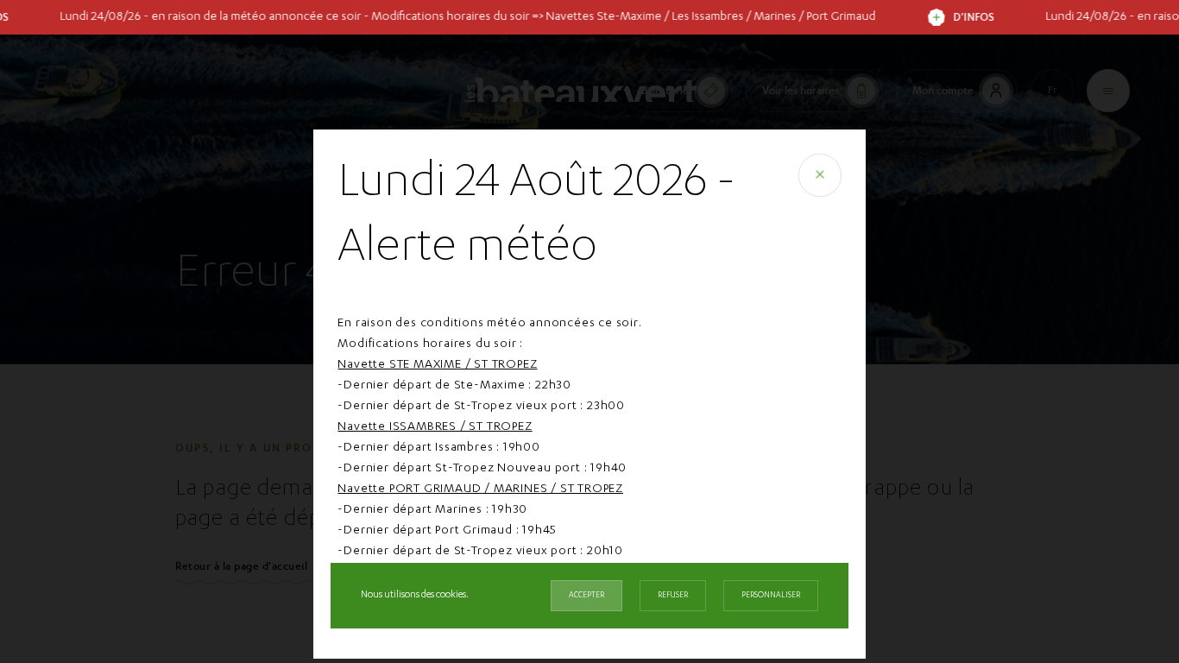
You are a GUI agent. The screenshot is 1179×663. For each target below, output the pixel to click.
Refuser (673, 595)
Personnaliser (770, 595)
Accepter (586, 595)
